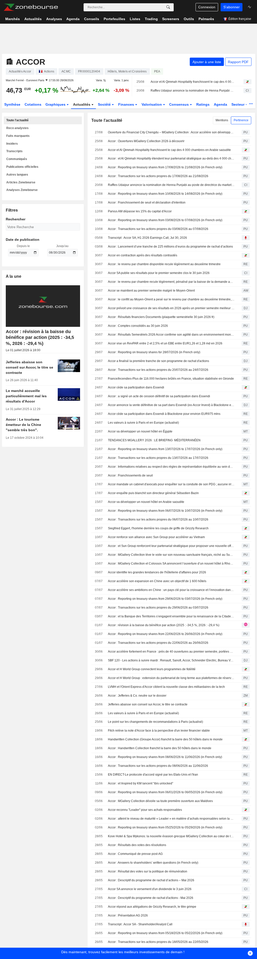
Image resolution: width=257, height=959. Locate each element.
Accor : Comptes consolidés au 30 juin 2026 (138, 326)
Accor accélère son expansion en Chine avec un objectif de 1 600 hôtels (157, 581)
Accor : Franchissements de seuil (130, 475)
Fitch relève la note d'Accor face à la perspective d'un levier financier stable (159, 730)
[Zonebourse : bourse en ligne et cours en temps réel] (30, 7)
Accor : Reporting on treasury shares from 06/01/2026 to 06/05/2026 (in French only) (165, 792)
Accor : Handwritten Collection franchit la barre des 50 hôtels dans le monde (159, 748)
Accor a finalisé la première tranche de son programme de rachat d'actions (158, 361)
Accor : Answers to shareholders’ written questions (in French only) (153, 862)
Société (105, 104)
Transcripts (14, 151)
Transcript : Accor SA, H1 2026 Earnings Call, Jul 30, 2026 (147, 237)
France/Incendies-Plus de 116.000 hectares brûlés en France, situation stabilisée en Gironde (171, 378)
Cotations (33, 104)
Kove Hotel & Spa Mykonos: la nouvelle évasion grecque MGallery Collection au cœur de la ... (171, 836)
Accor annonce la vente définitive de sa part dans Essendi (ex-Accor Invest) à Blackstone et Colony (171, 405)
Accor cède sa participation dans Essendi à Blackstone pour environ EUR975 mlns (164, 414)
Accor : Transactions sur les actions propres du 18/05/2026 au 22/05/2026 (158, 942)
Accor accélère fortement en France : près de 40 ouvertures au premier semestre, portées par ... (171, 651)
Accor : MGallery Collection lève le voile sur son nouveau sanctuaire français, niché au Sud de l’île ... (171, 554)
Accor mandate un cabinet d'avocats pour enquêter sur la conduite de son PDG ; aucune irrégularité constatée (171, 484)
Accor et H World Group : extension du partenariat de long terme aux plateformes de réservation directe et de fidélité (171, 678)
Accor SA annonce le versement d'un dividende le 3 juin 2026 (149, 889)
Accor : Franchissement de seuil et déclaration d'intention (146, 202)
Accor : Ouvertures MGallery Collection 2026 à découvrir (146, 141)
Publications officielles (22, 167)
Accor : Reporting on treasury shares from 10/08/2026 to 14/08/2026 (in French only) (165, 193)
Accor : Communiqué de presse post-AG (135, 854)
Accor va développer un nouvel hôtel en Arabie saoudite (146, 502)
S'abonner (231, 7)
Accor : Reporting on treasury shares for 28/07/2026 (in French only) (154, 352)
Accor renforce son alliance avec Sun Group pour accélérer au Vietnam (156, 537)
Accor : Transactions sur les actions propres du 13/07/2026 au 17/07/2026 (158, 458)
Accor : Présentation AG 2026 (128, 915)
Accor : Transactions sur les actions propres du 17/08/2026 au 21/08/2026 (158, 176)
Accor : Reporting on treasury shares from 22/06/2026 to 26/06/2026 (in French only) (165, 634)
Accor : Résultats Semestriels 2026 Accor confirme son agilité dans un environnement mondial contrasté (171, 334)
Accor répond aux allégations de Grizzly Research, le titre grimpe (152, 906)
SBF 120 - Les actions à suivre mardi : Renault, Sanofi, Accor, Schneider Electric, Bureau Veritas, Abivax (171, 660)
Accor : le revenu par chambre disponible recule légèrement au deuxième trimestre (164, 264)
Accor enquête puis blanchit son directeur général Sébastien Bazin (153, 493)
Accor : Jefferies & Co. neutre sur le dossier (137, 695)
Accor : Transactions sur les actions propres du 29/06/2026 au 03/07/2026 (158, 607)
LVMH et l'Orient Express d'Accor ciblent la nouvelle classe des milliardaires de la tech (166, 687)
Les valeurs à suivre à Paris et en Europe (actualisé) (143, 422)
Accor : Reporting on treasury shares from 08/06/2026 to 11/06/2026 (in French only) (165, 757)
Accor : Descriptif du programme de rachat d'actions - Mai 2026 (150, 898)
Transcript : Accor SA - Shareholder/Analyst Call (140, 924)
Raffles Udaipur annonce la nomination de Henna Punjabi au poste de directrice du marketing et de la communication (193, 90)
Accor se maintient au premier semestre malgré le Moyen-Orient (151, 290)
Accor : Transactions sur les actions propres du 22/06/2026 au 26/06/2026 (158, 643)
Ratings (203, 104)
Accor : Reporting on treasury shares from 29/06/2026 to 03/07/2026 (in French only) (165, 599)
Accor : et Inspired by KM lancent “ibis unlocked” (140, 783)
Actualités (82, 104)
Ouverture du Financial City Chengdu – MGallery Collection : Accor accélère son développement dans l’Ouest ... (171, 132)
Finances (126, 104)
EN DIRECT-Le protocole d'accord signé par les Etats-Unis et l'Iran (153, 774)
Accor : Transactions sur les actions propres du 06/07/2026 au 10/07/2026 (158, 519)
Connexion (206, 7)
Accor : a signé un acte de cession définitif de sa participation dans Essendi (159, 396)
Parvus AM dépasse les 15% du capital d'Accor (140, 211)
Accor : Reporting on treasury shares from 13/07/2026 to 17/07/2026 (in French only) (165, 449)
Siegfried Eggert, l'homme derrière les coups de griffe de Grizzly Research (158, 528)
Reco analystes (17, 128)
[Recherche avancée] (168, 7)
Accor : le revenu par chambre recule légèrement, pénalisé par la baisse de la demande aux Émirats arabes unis (171, 282)
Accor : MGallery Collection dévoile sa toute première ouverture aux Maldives (160, 801)
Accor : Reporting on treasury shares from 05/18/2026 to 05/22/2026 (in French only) (165, 933)
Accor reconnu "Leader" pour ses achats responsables (145, 810)
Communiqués (16, 159)
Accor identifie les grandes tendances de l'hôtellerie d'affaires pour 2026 (157, 572)
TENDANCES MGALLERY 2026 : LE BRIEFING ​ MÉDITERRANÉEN (154, 440)
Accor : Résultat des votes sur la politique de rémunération (147, 871)
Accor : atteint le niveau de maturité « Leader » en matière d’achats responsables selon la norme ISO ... (171, 818)
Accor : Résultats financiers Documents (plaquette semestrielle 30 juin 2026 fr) (161, 317)
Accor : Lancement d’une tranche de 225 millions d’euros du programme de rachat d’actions (170, 246)
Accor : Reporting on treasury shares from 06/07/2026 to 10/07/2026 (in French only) (165, 510)
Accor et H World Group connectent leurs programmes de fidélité (152, 669)
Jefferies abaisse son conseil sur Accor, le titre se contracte (147, 704)
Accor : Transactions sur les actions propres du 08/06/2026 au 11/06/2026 (158, 766)
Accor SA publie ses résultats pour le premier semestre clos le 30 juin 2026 (159, 273)
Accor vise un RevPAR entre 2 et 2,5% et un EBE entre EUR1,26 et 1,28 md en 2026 (165, 343)
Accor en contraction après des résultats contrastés (142, 255)
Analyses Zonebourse (22, 190)
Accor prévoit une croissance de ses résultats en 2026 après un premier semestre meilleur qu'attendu (171, 308)
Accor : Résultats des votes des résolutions (137, 845)
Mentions (222, 120)
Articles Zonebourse (20, 182)
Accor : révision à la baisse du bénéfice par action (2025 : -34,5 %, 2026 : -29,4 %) (163, 625)
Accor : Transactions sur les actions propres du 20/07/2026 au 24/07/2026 (158, 370)
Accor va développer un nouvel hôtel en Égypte (140, 431)
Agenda (220, 104)
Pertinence (241, 120)
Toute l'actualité (17, 120)
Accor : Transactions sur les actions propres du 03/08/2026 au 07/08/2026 (158, 229)
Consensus (179, 104)
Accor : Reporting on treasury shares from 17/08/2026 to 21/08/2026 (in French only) (165, 167)
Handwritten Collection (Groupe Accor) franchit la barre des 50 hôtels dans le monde (165, 739)
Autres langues (17, 174)
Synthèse (12, 104)
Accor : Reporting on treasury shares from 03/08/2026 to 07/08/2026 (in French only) (165, 220)
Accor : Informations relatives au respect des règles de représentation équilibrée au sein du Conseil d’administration (171, 466)
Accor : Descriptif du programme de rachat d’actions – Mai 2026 (151, 880)
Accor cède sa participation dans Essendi (136, 387)
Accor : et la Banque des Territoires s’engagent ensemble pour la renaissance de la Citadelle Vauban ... (171, 616)
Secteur (238, 104)
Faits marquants (18, 136)
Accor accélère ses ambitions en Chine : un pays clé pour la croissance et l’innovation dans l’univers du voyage (171, 590)
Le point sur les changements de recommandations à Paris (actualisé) (155, 722)
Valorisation (152, 104)
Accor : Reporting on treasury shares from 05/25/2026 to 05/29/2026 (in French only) (165, 827)
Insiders (12, 143)
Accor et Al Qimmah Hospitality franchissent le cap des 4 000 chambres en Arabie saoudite (193, 82)
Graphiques (56, 104)
